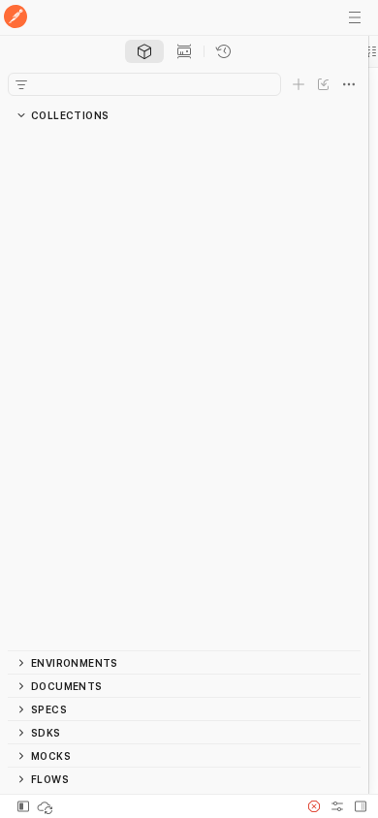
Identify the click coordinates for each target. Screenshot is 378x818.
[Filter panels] (21, 84)
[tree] (184, 388)
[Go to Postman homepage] (15, 18)
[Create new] (298, 84)
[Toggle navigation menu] (354, 17)
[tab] (144, 51)
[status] (46, 806)
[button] (314, 806)
